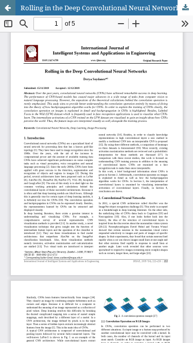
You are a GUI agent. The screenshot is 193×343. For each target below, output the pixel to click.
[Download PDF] (185, 7)
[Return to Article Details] (7, 7)
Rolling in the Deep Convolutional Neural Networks (102, 7)
